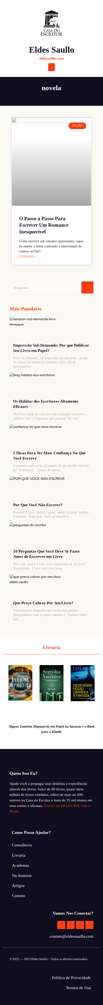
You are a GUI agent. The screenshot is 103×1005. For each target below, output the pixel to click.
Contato (18, 895)
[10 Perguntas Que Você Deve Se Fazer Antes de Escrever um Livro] (39, 535)
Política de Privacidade (71, 977)
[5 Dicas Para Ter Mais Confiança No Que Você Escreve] (39, 436)
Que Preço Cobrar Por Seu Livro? (43, 603)
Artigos (18, 885)
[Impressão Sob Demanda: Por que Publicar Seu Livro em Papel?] (39, 329)
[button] (51, 67)
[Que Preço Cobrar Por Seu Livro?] (39, 586)
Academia (20, 865)
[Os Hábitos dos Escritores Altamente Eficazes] (39, 385)
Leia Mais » (27, 256)
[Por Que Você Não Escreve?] (39, 488)
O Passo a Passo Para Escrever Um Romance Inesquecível (44, 225)
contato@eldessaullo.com (71, 936)
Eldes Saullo (51, 50)
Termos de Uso (78, 988)
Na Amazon (22, 875)
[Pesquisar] (87, 287)
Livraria (19, 855)
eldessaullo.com (51, 58)
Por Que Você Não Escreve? (38, 505)
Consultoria (22, 845)
